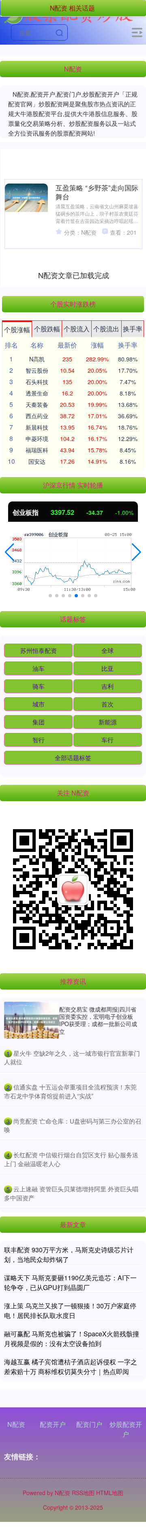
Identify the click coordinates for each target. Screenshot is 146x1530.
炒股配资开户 (126, 1429)
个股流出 (106, 328)
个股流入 (77, 328)
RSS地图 (83, 1493)
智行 (38, 739)
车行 (107, 739)
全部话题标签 (73, 757)
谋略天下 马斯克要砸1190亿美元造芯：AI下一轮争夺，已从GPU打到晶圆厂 (70, 1282)
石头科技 (37, 382)
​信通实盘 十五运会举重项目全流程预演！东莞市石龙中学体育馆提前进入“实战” (70, 1091)
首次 (107, 704)
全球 (107, 650)
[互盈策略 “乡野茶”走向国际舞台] (26, 198)
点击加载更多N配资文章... (73, 275)
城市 (38, 704)
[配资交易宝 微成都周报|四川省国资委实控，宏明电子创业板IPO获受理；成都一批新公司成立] (31, 1020)
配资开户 (53, 1424)
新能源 (108, 721)
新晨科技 (37, 427)
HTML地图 (109, 1493)
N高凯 (37, 359)
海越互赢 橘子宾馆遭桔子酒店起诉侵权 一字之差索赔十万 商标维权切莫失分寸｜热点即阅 (70, 1366)
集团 (38, 721)
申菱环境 (37, 438)
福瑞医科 (37, 450)
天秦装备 (37, 404)
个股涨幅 (17, 329)
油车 (38, 668)
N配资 (16, 1424)
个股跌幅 (47, 328)
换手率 (132, 328)
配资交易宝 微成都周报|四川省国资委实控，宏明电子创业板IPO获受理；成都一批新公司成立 (98, 1020)
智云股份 (37, 370)
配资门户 (89, 1424)
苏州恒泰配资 (38, 650)
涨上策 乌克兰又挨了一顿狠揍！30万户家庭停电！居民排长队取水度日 (70, 1310)
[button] (9, 552)
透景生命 (37, 393)
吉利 (107, 686)
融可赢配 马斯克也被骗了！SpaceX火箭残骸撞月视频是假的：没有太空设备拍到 (71, 1338)
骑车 (38, 686)
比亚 (107, 668)
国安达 (36, 461)
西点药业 (37, 416)
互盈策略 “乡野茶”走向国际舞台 (97, 192)
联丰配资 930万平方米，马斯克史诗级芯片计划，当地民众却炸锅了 (68, 1254)
